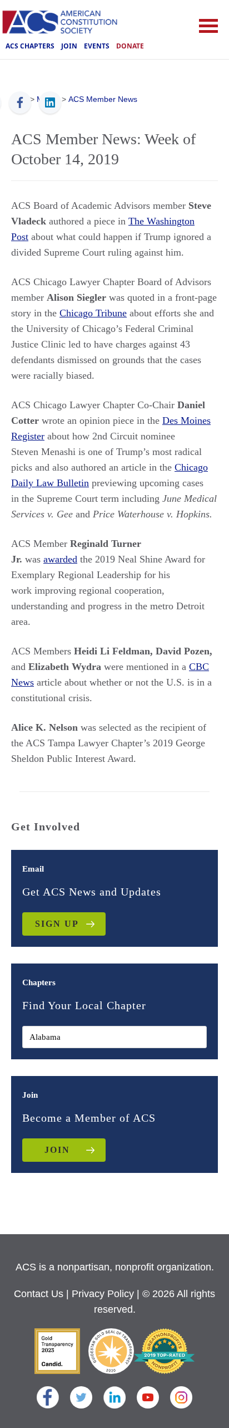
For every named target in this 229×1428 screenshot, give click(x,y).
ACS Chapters (30, 46)
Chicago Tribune (93, 313)
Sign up (57, 923)
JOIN (57, 1150)
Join (69, 46)
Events (96, 46)
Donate (130, 46)
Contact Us (38, 1293)
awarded (60, 559)
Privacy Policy (103, 1293)
